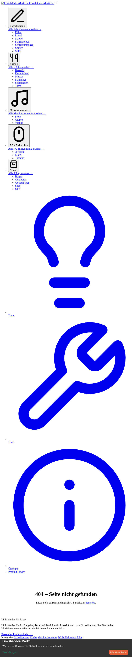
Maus (18, 154)
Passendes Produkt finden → (17, 634)
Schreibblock (22, 41)
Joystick (19, 151)
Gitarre (19, 119)
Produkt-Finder (16, 571)
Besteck (19, 70)
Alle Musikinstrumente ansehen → (27, 113)
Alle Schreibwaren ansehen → (24, 29)
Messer (19, 76)
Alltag (79, 637)
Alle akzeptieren (118, 652)
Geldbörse (20, 179)
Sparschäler (21, 82)
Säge (17, 185)
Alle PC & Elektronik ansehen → (26, 148)
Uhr (17, 188)
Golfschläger (22, 182)
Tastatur (19, 157)
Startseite (90, 602)
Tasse (18, 85)
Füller (18, 32)
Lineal (18, 35)
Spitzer (19, 47)
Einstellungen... (10, 652)
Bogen (18, 176)
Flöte (18, 116)
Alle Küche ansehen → (21, 67)
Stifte (18, 51)
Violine (19, 122)
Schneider (20, 79)
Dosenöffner (22, 73)
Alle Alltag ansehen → (20, 173)
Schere (19, 38)
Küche (33, 637)
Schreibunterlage (24, 44)
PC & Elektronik (67, 637)
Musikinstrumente (47, 637)
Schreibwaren (21, 637)
